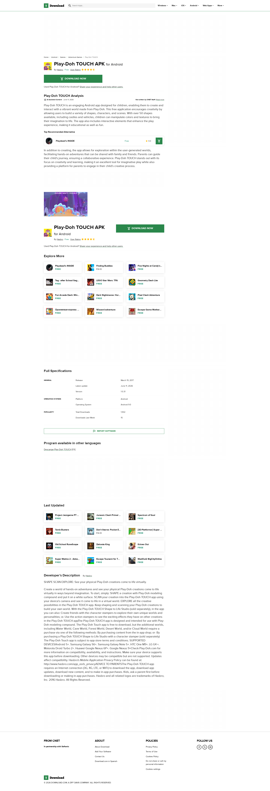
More (220, 5)
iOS (182, 6)
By (58, 70)
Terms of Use (151, 751)
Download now (75, 78)
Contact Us (99, 756)
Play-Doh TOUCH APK (88, 64)
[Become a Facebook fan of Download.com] (199, 747)
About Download (102, 747)
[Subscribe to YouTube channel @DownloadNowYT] (210, 747)
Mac (174, 6)
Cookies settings (153, 769)
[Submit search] (70, 5)
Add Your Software (103, 751)
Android (193, 6)
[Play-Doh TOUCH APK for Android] (48, 66)
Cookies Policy (152, 756)
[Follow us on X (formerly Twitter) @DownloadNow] (204, 747)
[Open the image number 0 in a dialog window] (65, 204)
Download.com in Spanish (106, 761)
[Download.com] (54, 5)
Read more (160, 100)
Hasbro (89, 576)
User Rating (75, 70)
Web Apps (207, 6)
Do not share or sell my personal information (156, 762)
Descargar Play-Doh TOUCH (57, 449)
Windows (162, 6)
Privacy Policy (152, 747)
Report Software (106, 431)
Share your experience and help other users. (101, 86)
